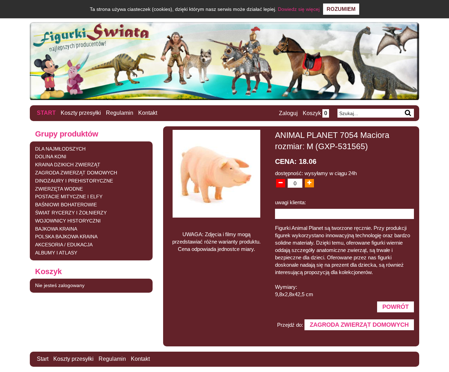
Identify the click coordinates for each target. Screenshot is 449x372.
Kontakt (147, 113)
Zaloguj (288, 113)
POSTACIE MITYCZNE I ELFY (68, 196)
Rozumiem (341, 9)
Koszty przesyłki (81, 113)
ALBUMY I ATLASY (56, 252)
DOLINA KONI (50, 156)
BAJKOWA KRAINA (56, 229)
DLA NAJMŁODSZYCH (60, 149)
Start (46, 113)
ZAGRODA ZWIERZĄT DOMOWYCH (76, 172)
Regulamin (119, 113)
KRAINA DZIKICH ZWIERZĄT (67, 164)
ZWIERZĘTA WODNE (59, 189)
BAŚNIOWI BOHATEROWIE (66, 204)
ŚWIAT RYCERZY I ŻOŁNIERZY (71, 212)
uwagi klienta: (290, 202)
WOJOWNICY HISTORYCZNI (68, 221)
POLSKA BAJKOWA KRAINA (66, 236)
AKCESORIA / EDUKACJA (64, 244)
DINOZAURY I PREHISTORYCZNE (74, 181)
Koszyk (315, 113)
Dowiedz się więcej (299, 9)
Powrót (395, 307)
